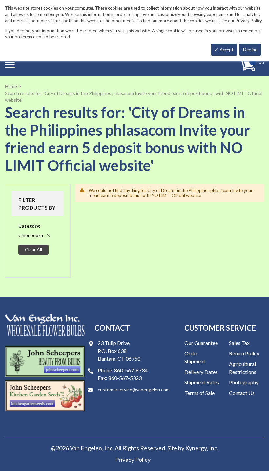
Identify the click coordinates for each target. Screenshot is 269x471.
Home (11, 86)
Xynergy (196, 448)
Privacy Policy (133, 459)
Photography (244, 382)
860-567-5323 (125, 378)
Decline (250, 49)
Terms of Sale (199, 393)
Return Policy (244, 353)
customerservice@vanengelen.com (134, 389)
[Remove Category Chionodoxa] (48, 235)
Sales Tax (239, 343)
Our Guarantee (201, 343)
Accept (226, 49)
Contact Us (242, 393)
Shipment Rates (201, 382)
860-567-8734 (131, 370)
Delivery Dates (201, 372)
